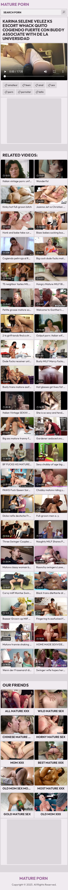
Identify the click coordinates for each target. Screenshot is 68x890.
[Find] (63, 12)
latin (41, 92)
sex (53, 85)
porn (10, 92)
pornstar (26, 92)
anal (40, 85)
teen (28, 85)
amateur (13, 85)
